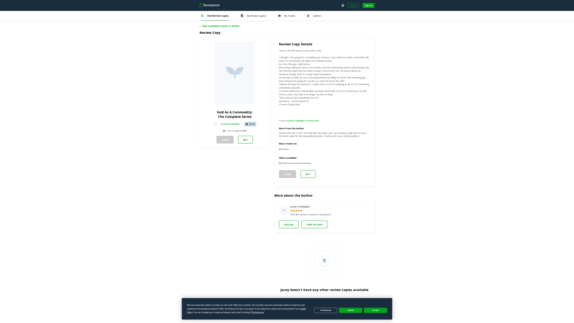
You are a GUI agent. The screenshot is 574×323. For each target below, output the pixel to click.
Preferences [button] (258, 312)
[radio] (291, 211)
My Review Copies (256, 15)
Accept (375, 310)
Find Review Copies (218, 15)
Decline (351, 310)
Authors (317, 15)
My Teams (289, 15)
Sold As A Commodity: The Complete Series (235, 114)
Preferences (325, 310)
